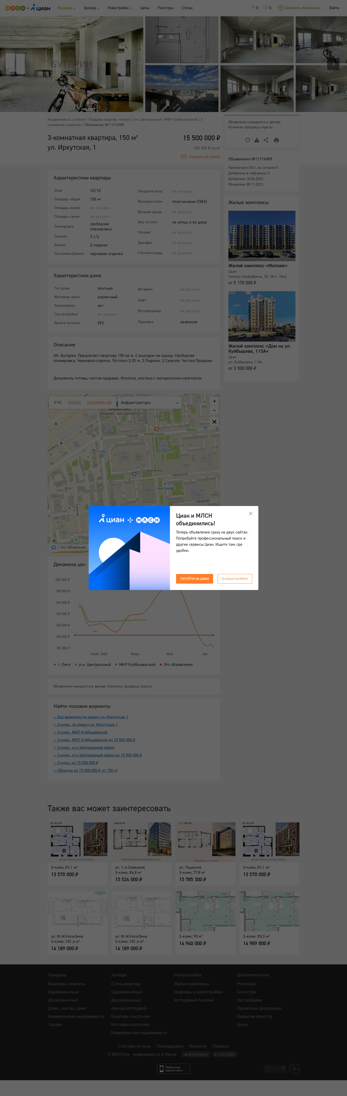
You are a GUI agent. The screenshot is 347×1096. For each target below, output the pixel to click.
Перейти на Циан (194, 579)
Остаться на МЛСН (235, 579)
